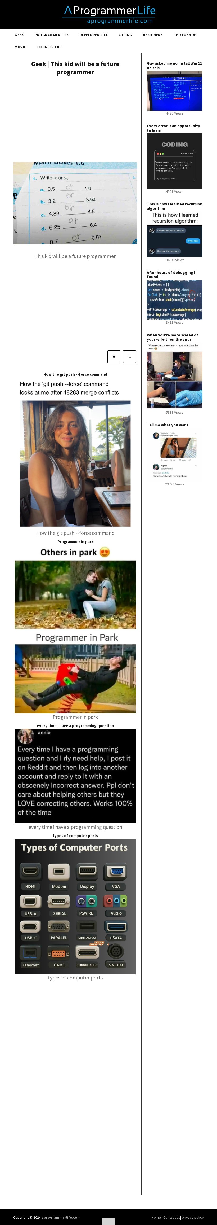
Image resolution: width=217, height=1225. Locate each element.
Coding (125, 34)
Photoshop (185, 34)
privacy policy (193, 1217)
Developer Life (93, 34)
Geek (19, 34)
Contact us (171, 1217)
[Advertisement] (75, 119)
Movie (20, 47)
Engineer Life (49, 47)
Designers (153, 34)
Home (157, 1217)
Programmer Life (51, 34)
